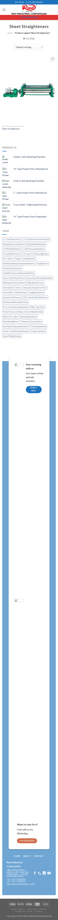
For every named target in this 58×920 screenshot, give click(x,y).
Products (32, 909)
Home (10, 33)
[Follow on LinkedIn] (44, 873)
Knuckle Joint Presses (12, 297)
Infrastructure (23, 911)
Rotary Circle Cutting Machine (30, 312)
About (22, 909)
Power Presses (9, 312)
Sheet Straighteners (11, 129)
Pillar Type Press (37, 307)
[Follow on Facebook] (34, 873)
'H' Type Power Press (12, 239)
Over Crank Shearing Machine (15, 307)
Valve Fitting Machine (12, 336)
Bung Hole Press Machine (13, 244)
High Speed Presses (35, 283)
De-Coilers (7, 258)
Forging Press (42, 263)
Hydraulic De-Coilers (12, 287)
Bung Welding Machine (36, 244)
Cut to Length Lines (40, 254)
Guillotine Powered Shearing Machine (18, 273)
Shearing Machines (29, 317)
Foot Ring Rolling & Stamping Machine (18, 263)
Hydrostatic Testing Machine (15, 292)
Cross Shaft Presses (11, 254)
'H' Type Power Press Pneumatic (36, 239)
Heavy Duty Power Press (13, 278)
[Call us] (39, 873)
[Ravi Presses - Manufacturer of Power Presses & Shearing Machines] (29, 9)
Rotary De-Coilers (10, 317)
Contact (38, 911)
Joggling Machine (37, 292)
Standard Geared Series (32, 321)
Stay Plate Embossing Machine (15, 326)
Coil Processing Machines (33, 249)
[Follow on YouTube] (49, 873)
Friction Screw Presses (12, 268)
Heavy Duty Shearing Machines (39, 278)
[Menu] (4, 9)
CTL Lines (26, 254)
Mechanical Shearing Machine (15, 302)
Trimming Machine (38, 326)
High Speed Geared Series (14, 283)
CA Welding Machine (12, 249)
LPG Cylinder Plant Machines (35, 297)
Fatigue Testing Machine (25, 258)
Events (43, 909)
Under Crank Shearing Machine (16, 331)
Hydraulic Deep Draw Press (35, 287)
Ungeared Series (39, 331)
